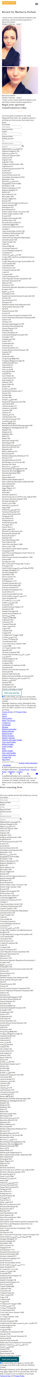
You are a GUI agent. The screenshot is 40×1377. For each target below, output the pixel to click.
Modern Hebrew (8, 738)
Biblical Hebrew (8, 731)
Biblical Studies (8, 744)
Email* (4, 131)
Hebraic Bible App (9, 755)
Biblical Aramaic (8, 736)
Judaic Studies (7, 746)
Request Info (9, 3)
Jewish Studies (7, 751)
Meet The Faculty (8, 720)
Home (4, 714)
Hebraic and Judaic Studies (12, 740)
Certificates (6, 725)
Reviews (5, 727)
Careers (20, 772)
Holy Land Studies (9, 742)
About (4, 716)
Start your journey (11, 693)
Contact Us (6, 723)
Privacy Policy (21, 712)
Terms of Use (7, 712)
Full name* (6, 124)
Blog (4, 749)
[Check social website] (2, 774)
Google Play (6, 757)
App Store (6, 759)
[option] (20, 149)
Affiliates (11, 772)
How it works (7, 718)
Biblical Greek (7, 733)
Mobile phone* (8, 139)
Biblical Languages (9, 729)
